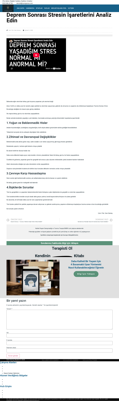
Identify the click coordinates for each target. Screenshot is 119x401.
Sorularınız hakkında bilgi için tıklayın (59, 243)
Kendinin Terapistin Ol (11, 393)
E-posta (9, 340)
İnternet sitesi (11, 347)
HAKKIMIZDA (30, 8)
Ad (7, 332)
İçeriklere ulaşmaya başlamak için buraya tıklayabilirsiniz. (59, 235)
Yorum (9, 309)
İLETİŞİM (71, 8)
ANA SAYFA (20, 8)
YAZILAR (47, 8)
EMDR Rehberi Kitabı (10, 390)
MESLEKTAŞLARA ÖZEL (58, 8)
